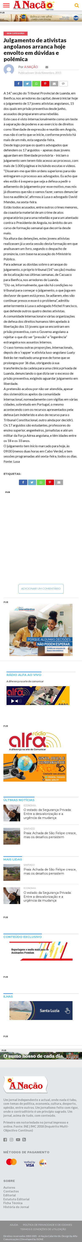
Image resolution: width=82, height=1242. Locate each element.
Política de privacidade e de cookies (47, 1224)
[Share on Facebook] (18, 83)
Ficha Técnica (12, 1203)
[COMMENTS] (63, 83)
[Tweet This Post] (27, 83)
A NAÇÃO (31, 67)
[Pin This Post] (45, 83)
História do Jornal (16, 1207)
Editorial (9, 1195)
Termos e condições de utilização (43, 1229)
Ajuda (14, 1224)
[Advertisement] (41, 537)
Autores (9, 1187)
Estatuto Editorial (16, 1199)
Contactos (11, 1191)
